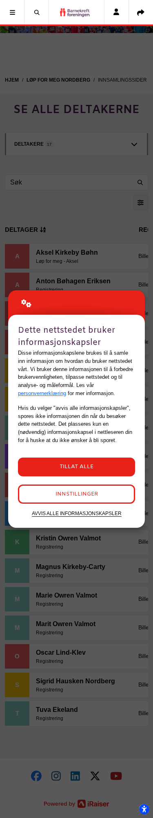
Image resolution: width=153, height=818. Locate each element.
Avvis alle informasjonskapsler (77, 513)
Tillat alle (76, 466)
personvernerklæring (42, 393)
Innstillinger (76, 494)
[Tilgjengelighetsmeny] (144, 809)
